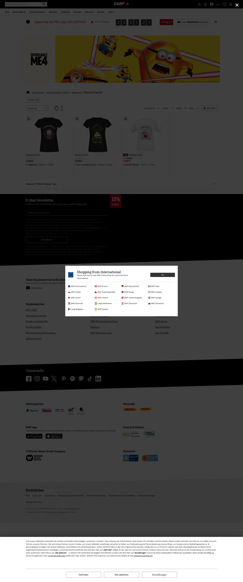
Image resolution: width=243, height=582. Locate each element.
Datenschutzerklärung (143, 555)
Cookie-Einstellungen (57, 555)
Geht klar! (83, 575)
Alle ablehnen (122, 575)
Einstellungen (159, 574)
